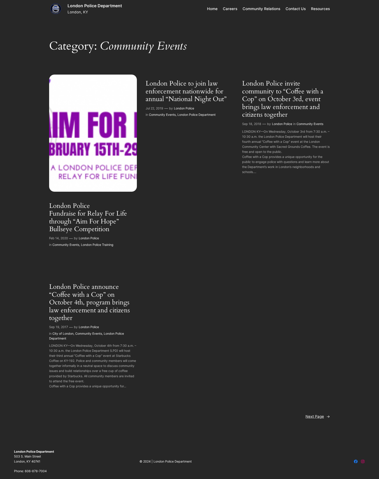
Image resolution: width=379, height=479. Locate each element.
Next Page (318, 416)
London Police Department (95, 5)
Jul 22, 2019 (154, 108)
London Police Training (97, 245)
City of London (62, 333)
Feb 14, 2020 (58, 238)
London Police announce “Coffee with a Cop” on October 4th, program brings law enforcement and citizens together (89, 302)
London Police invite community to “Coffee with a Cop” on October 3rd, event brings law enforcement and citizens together (282, 99)
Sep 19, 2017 (58, 327)
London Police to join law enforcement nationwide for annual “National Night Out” (186, 91)
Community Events (65, 245)
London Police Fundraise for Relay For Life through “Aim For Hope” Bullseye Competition (88, 217)
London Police (89, 238)
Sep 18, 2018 (251, 124)
